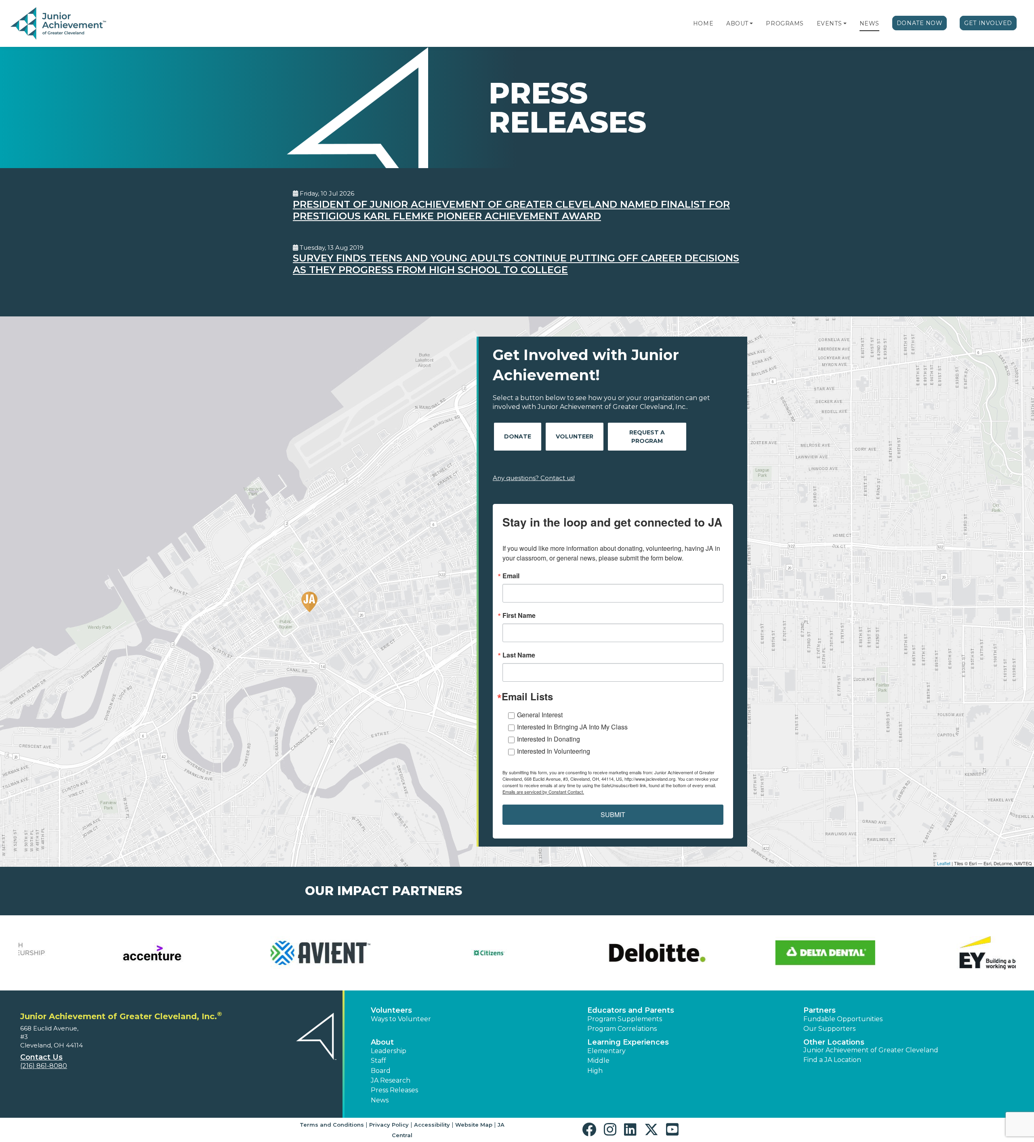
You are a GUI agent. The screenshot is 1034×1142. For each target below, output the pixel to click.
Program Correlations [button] (622, 1028)
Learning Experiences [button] (628, 1042)
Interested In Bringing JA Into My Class (572, 726)
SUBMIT (613, 814)
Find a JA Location (832, 1060)
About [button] (382, 1042)
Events (829, 23)
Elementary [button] (606, 1051)
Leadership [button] (388, 1051)
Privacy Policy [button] (389, 1124)
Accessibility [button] (432, 1124)
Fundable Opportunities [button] (843, 1019)
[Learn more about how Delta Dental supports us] (769, 952)
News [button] (380, 1100)
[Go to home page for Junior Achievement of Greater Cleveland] (59, 24)
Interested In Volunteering (553, 751)
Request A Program (647, 437)
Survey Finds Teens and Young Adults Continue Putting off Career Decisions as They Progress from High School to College (516, 264)
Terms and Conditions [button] (332, 1124)
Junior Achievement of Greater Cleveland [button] (870, 1050)
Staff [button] (378, 1060)
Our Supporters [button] (829, 1028)
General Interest (540, 714)
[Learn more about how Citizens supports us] (433, 952)
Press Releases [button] (394, 1090)
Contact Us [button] (41, 1057)
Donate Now (920, 23)
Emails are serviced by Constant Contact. (543, 791)
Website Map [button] (473, 1124)
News (869, 23)
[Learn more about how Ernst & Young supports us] (938, 952)
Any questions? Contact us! (534, 478)
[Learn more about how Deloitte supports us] (601, 952)
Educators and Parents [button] (630, 1010)
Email (510, 576)
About (737, 23)
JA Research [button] (390, 1080)
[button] (751, 23)
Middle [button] (598, 1060)
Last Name (518, 655)
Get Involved (988, 23)
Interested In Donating (548, 739)
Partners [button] (819, 1010)
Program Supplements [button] (624, 1019)
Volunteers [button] (391, 1010)
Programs (784, 23)
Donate (517, 436)
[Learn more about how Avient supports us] (265, 952)
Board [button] (381, 1071)
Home (703, 23)
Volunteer (574, 436)
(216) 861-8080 (43, 1066)
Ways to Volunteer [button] (401, 1019)
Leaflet (943, 863)
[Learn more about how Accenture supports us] (96, 952)
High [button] (595, 1071)
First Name (519, 615)
